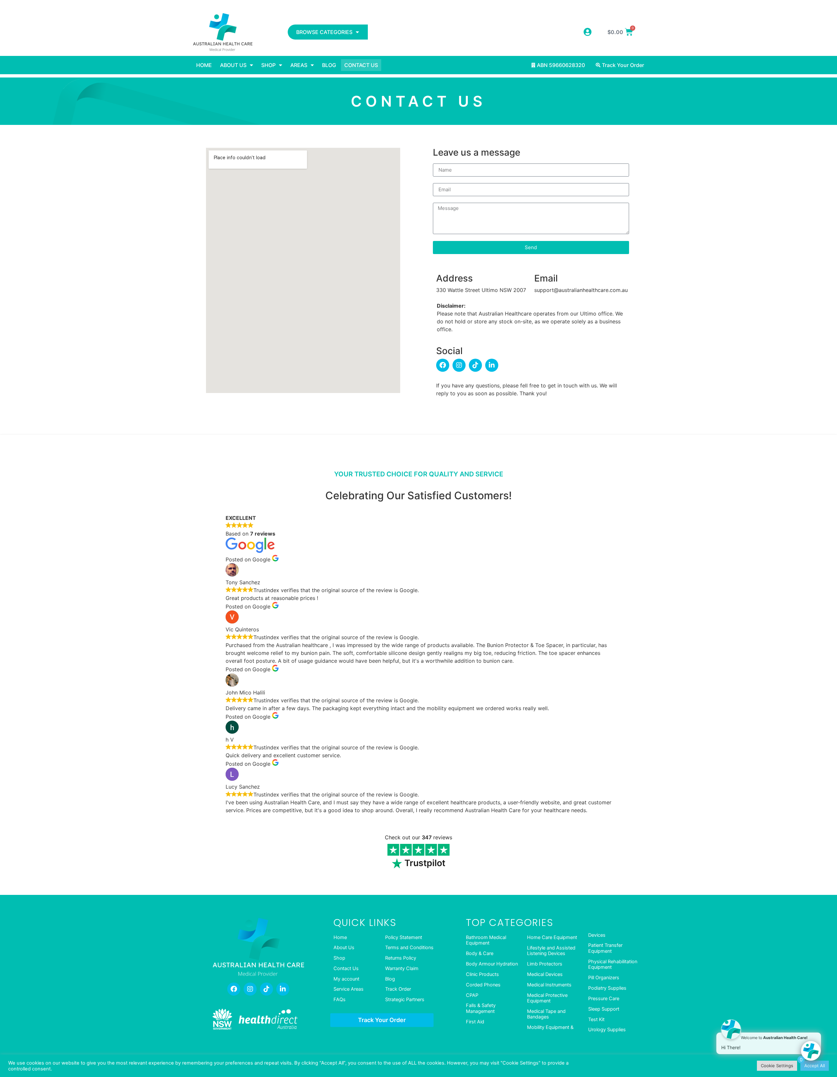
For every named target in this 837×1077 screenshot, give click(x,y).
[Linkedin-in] (491, 365)
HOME (204, 65)
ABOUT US (233, 65)
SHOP (268, 65)
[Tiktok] (475, 365)
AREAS (298, 65)
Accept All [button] (814, 1065)
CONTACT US (361, 65)
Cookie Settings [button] (777, 1065)
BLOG (329, 65)
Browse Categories (324, 32)
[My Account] (587, 32)
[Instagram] (459, 365)
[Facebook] (442, 365)
